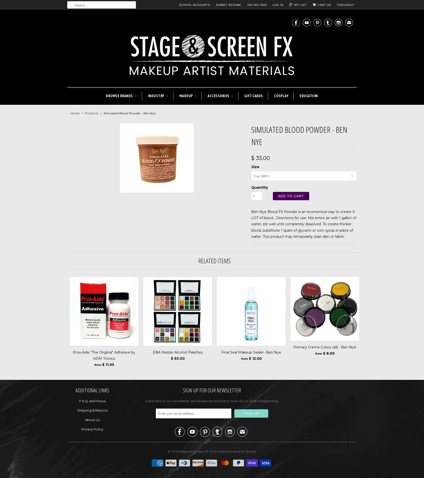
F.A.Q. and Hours (92, 401)
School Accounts (194, 4)
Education (309, 95)
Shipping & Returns (92, 410)
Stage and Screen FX (193, 451)
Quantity (259, 187)
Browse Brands (119, 95)
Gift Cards (253, 95)
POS (213, 451)
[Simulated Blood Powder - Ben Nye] (156, 158)
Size (255, 167)
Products (91, 113)
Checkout (345, 4)
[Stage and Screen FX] (212, 49)
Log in (278, 4)
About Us (92, 420)
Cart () (324, 4)
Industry (156, 95)
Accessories (218, 95)
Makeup (186, 95)
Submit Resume (228, 4)
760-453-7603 (257, 4)
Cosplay (281, 95)
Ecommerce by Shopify (239, 451)
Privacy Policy (92, 429)
